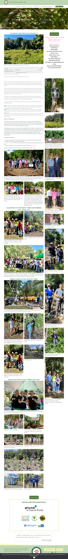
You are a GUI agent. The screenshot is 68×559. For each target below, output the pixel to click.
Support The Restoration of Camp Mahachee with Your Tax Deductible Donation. (54, 39)
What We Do (30, 6)
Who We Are (23, 6)
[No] (66, 556)
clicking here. (34, 145)
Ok (34, 557)
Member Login (59, 6)
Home (18, 6)
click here (34, 147)
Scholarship (44, 6)
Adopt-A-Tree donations (9, 142)
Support (50, 6)
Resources (36, 6)
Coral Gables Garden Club (17, 2)
